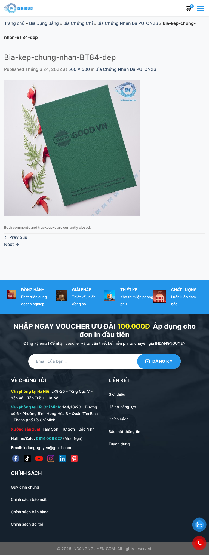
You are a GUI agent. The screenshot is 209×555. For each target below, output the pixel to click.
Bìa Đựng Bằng (44, 23)
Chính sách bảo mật (29, 499)
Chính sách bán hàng (30, 512)
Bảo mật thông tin (124, 431)
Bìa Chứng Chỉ (78, 23)
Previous (15, 237)
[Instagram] (51, 458)
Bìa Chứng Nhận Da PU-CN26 (127, 23)
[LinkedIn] (62, 458)
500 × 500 (79, 69)
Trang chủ (14, 23)
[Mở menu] (201, 8)
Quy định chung (25, 487)
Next (11, 244)
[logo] (18, 7)
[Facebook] (15, 458)
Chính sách (118, 419)
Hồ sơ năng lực (122, 406)
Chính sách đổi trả (27, 524)
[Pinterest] (74, 458)
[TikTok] (27, 458)
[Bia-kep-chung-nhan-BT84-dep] (72, 147)
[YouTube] (39, 458)
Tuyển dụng (119, 443)
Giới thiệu (117, 394)
